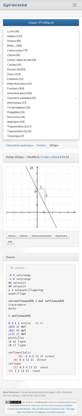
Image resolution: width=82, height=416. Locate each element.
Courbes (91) (14, 64)
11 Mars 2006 (48, 157)
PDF (10, 241)
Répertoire (61, 235)
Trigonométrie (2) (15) (19, 131)
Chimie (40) (13, 55)
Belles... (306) (14, 45)
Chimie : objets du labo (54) (21, 59)
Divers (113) (14, 74)
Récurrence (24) (16, 117)
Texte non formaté (41, 235)
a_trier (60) (13, 31)
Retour (12, 235)
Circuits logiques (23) (18, 107)
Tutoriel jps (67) (15, 136)
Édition (23, 235)
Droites (41, 145)
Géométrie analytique (19, 145)
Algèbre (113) (14, 36)
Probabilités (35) (16, 112)
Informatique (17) (16, 102)
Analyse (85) (14, 40)
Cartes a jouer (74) (17, 50)
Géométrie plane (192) (19, 93)
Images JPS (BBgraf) (41, 22)
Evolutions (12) (15, 78)
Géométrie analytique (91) (21, 98)
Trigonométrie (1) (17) (19, 126)
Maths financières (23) (19, 83)
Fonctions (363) (15, 88)
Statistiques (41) (16, 121)
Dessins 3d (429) (16, 69)
